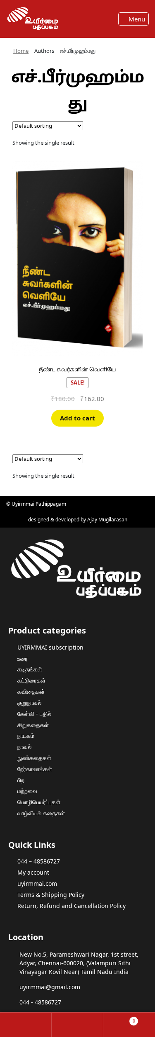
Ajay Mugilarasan (107, 519)
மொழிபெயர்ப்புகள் (38, 802)
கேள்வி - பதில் (34, 714)
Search (77, 1025)
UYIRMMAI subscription (50, 647)
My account (33, 872)
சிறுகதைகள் (33, 725)
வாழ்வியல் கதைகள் (41, 813)
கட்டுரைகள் (31, 680)
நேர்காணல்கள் (34, 769)
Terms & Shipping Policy (50, 895)
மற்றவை (27, 791)
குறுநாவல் (29, 702)
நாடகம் (25, 735)
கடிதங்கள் (29, 669)
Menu (136, 19)
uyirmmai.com (37, 883)
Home (21, 50)
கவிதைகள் (31, 691)
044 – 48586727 (38, 861)
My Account (26, 1025)
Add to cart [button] (77, 418)
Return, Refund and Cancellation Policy (71, 906)
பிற (20, 780)
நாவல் (24, 747)
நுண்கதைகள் (34, 758)
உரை (22, 658)
